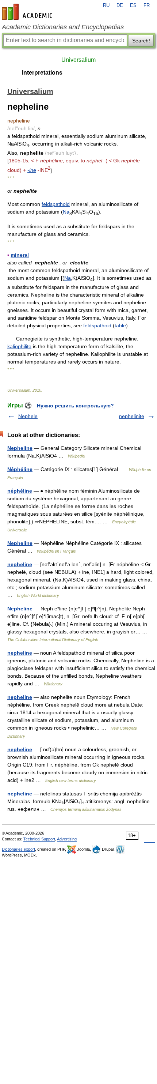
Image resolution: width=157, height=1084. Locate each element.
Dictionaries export (18, 849)
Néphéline (19, 469)
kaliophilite (19, 346)
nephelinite (131, 416)
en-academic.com (28, 12)
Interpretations (42, 72)
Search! (141, 41)
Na (66, 212)
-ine (31, 170)
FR (146, 5)
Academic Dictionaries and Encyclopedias (63, 27)
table (120, 325)
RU (106, 5)
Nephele (28, 416)
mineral (20, 255)
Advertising (67, 839)
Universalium (78, 60)
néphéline (19, 491)
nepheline (19, 564)
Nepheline (19, 448)
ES (133, 5)
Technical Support (39, 839)
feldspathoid (56, 204)
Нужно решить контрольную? (75, 406)
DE (119, 5)
